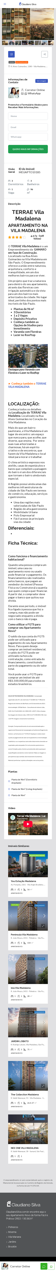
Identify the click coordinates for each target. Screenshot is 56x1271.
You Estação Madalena (23, 881)
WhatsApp (34, 93)
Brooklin (12, 1246)
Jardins (12, 1241)
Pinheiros (13, 1227)
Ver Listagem (41, 81)
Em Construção (21, 62)
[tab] (11, 54)
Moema (12, 1232)
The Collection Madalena (25, 1094)
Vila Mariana (14, 1236)
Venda (11, 62)
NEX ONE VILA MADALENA (25, 1148)
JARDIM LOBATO (20, 1041)
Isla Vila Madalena (21, 988)
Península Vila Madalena (24, 934)
